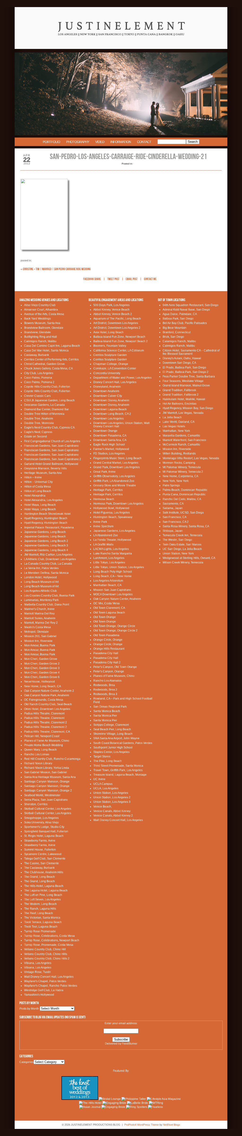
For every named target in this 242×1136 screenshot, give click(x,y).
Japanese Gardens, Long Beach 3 (46, 545)
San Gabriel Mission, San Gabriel (45, 772)
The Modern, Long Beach (40, 904)
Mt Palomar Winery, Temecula (182, 467)
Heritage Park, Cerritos (108, 490)
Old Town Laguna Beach (109, 612)
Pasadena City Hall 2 (107, 662)
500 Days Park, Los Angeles (111, 305)
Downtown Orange (105, 430)
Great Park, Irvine (104, 471)
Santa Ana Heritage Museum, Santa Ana (50, 777)
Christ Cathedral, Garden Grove (44, 364)
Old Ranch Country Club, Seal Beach (48, 704)
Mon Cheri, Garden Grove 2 (42, 663)
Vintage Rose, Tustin (37, 972)
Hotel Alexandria (34, 495)
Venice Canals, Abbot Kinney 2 (113, 815)
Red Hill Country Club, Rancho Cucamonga (52, 758)
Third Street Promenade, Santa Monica (118, 765)
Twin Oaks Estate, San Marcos (182, 544)
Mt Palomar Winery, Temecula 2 (183, 471)
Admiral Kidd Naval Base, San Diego (186, 309)
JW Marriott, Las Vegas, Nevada (183, 413)
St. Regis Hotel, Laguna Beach (44, 836)
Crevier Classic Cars (37, 395)
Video (99, 141)
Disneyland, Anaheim (107, 386)
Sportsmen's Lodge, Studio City (44, 827)
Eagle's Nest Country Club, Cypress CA (49, 427)
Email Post (132, 279)
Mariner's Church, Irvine (39, 609)
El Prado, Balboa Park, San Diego (184, 367)
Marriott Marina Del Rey (39, 613)
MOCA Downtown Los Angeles (113, 594)
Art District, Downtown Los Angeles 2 (116, 327)
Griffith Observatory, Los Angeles (114, 476)
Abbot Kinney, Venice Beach (111, 309)
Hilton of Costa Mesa (37, 486)
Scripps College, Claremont (111, 724)
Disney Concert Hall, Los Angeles (114, 382)
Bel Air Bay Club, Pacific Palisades (185, 323)
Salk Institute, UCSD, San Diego (183, 512)
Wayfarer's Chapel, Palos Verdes (45, 981)
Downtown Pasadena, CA (109, 435)
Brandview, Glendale (37, 332)
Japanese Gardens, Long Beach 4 (46, 550)
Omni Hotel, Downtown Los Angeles (47, 709)
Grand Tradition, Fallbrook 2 (181, 394)
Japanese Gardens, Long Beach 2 (46, 541)
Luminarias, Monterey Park (41, 600)
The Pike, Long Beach (107, 761)
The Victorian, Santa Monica (42, 917)
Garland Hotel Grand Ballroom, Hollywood (51, 464)
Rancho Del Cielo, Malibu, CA (182, 499)
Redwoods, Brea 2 (105, 689)
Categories (26, 1062)
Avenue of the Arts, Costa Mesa (44, 314)
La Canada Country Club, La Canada (48, 563)
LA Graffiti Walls (103, 544)
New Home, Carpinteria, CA (180, 476)
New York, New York (176, 481)
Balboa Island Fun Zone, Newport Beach (119, 336)
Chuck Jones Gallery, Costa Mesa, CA (48, 368)
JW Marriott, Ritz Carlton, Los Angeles (48, 554)
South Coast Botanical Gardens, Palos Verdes (122, 743)
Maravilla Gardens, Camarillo (181, 435)
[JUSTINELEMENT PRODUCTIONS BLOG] (121, 51)
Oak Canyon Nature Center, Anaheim (117, 598)
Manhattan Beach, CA (107, 585)
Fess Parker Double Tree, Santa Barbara (189, 376)
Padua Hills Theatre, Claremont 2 (45, 722)
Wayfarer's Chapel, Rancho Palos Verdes (50, 985)
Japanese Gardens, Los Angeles (114, 530)
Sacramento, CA (173, 503)
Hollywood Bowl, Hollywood (111, 508)
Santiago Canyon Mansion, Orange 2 (48, 790)
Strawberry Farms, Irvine (39, 840)
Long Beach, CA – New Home (112, 576)
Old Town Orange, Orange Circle (114, 626)
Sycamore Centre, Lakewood (42, 854)
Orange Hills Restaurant (108, 648)
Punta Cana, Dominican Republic (184, 494)
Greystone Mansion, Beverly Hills (45, 468)
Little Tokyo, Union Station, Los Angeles (118, 567)
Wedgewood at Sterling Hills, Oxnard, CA (189, 558)
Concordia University (106, 373)
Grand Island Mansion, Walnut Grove (186, 385)
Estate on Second (35, 436)
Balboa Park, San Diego (178, 318)
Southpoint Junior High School (113, 747)
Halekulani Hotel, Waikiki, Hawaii (184, 399)
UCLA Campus (102, 784)
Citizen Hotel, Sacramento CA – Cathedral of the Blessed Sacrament (191, 352)
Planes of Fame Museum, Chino (113, 676)
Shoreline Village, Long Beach (113, 733)
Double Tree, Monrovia (39, 423)
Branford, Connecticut (176, 332)
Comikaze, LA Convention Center (114, 368)
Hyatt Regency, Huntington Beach (45, 518)
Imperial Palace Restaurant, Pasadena (49, 527)
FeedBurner (129, 1043)
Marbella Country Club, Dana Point (46, 604)
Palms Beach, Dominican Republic (185, 490)
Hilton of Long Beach (37, 491)
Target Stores (101, 756)
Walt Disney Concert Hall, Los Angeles (48, 976)
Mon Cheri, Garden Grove (40, 659)
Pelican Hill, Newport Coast (41, 736)
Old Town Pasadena (106, 635)
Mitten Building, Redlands (179, 453)
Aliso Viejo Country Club (40, 305)
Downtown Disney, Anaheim (111, 400)
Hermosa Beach (103, 499)
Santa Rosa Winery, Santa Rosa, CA (186, 526)
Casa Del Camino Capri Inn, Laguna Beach (52, 345)
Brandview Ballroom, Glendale (43, 327)
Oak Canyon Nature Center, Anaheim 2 (49, 690)
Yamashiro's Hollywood (39, 994)
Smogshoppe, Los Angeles (41, 818)
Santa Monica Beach (106, 711)
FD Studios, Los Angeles (109, 453)
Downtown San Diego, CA (179, 362)
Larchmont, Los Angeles (108, 558)
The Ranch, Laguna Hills (40, 908)
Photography (77, 141)
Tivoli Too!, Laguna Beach (40, 926)
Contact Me (150, 279)
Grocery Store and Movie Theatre (114, 485)
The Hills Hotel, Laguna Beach (43, 886)
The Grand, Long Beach (39, 876)
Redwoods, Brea (104, 685)
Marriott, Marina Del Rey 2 (41, 622)
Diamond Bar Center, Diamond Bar (46, 409)
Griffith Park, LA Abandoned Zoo (113, 481)
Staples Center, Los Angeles (111, 752)
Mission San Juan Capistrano (112, 590)
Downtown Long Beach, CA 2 (112, 413)
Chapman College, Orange (110, 364)
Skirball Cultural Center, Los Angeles (47, 808)
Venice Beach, (102, 806)
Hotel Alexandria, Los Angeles (43, 500)
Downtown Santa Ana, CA (109, 440)
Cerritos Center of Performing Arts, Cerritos (51, 359)
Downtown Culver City (107, 395)
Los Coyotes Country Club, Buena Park (49, 595)
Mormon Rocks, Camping (179, 462)
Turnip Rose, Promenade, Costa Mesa (48, 944)
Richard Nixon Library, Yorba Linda (46, 767)
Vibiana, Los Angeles (37, 963)
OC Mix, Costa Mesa (106, 603)
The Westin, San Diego (177, 539)
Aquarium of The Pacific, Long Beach (117, 318)
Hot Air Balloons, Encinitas (179, 403)
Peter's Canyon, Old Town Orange (115, 667)
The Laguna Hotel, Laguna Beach (46, 890)
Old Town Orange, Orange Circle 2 (115, 630)
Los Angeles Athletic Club (40, 590)
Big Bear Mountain (174, 327)
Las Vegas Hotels (174, 426)
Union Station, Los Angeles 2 (111, 797)
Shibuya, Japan (173, 530)
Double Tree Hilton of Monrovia (44, 413)
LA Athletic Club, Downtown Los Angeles (50, 559)
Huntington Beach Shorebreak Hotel (47, 513)
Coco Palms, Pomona (38, 377)
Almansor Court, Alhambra (41, 309)
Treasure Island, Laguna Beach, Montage (120, 774)
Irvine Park (100, 521)
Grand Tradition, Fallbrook (179, 390)
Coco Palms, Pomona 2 (39, 382)
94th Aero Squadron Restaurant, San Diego (190, 305)
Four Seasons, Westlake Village (183, 381)
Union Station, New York (178, 553)
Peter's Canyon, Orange (108, 671)
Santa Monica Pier (105, 715)
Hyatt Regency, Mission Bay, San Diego (188, 408)
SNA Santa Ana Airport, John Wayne (116, 738)
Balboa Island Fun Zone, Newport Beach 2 (120, 341)
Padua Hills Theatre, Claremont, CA (47, 731)
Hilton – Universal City (38, 482)
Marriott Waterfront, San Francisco (184, 440)
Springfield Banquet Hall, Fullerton (46, 831)
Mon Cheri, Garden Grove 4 (42, 672)
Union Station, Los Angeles (110, 793)
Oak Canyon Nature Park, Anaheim (46, 695)
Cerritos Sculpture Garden (110, 355)
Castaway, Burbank (36, 355)
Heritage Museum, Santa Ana (43, 473)
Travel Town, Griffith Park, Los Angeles (118, 770)
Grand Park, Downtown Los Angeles (116, 467)
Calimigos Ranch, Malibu (40, 341)
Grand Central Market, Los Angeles (115, 462)
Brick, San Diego (173, 336)
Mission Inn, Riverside (38, 641)
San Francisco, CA (174, 517)
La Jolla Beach (172, 417)
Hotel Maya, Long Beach (40, 504)
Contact (144, 141)
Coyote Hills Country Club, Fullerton (47, 386)
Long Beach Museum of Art (41, 581)
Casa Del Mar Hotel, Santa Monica (46, 350)
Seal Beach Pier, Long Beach (112, 729)
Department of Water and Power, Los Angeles (122, 377)
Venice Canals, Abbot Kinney (111, 811)
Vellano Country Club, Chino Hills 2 (46, 958)
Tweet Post (113, 279)
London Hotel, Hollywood (40, 577)
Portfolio (51, 141)
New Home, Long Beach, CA (42, 686)
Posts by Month (29, 1008)
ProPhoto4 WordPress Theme (141, 1124)
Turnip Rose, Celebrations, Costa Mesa (49, 935)
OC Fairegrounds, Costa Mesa (43, 699)
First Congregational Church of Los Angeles (52, 441)
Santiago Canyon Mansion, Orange (46, 781)
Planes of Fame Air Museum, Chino (46, 740)
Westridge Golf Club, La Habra (43, 990)
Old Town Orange (104, 617)
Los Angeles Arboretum (108, 580)
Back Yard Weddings (37, 318)
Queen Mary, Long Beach (40, 749)
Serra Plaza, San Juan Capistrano (46, 799)
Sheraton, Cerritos (36, 804)
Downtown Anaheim (106, 391)
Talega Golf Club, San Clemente (44, 858)
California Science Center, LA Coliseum (118, 350)
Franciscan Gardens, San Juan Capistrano (51, 445)
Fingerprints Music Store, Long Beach (117, 458)
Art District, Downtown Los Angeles (115, 323)
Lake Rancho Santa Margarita (112, 553)
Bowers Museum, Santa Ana (42, 323)
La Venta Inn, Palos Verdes (41, 568)
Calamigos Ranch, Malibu (179, 341)
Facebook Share (92, 279)
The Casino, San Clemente (41, 863)
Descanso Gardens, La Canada (44, 404)
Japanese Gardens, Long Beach (45, 532)
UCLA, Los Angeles (105, 788)
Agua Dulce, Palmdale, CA (180, 314)
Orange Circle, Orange (107, 639)
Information (120, 141)
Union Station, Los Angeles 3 (111, 801)
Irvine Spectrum (103, 526)
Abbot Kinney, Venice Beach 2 (112, 314)
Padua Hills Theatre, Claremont (44, 713)
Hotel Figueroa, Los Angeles (111, 512)
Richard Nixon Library (38, 763)
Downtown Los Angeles (108, 418)
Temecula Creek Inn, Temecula (182, 535)
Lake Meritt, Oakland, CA (178, 421)
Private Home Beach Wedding (43, 745)
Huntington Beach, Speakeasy (112, 517)
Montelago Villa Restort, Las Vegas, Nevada (191, 458)
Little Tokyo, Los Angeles (109, 562)
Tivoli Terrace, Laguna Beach (43, 922)
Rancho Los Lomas (36, 754)
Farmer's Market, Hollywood (111, 449)
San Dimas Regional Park (110, 706)
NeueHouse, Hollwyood (39, 681)
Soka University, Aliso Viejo (41, 822)
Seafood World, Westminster (42, 795)
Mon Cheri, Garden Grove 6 (42, 677)
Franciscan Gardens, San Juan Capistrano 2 (52, 459)
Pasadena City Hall (105, 653)
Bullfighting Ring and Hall (40, 336)
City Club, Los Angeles (38, 373)
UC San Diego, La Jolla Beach (182, 549)
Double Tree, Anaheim (38, 418)
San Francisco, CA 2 (176, 521)
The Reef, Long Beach (38, 913)
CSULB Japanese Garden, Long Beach (49, 400)
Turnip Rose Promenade (40, 931)
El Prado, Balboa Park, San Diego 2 (185, 372)
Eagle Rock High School (109, 444)
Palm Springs (171, 485)
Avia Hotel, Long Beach (108, 332)
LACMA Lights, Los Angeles (111, 549)
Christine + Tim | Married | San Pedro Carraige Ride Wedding (56, 269)
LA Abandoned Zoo (105, 535)
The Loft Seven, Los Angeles (42, 899)
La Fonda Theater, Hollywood (112, 539)
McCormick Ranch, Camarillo (181, 444)
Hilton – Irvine (33, 477)
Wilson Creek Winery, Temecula (183, 562)
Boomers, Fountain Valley (109, 345)
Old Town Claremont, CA (109, 607)
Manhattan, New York (176, 430)
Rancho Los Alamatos (107, 680)
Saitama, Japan (173, 508)
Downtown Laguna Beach (110, 409)
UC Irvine (99, 779)
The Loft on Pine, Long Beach (43, 895)
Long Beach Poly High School (112, 571)
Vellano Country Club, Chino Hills (45, 954)
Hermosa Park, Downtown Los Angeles (118, 503)
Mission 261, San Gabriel (40, 636)
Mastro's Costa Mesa (37, 627)
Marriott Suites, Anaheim (39, 618)
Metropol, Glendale (36, 631)
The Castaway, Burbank (39, 867)
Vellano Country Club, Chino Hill (45, 949)
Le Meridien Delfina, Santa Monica (46, 572)
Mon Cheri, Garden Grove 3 (42, 668)
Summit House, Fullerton (40, 849)
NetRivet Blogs (171, 1124)
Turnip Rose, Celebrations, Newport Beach (51, 940)
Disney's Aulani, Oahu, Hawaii (182, 358)
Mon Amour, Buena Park (39, 645)
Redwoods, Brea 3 (105, 694)
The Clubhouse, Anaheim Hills (43, 872)
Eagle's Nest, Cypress (38, 432)
